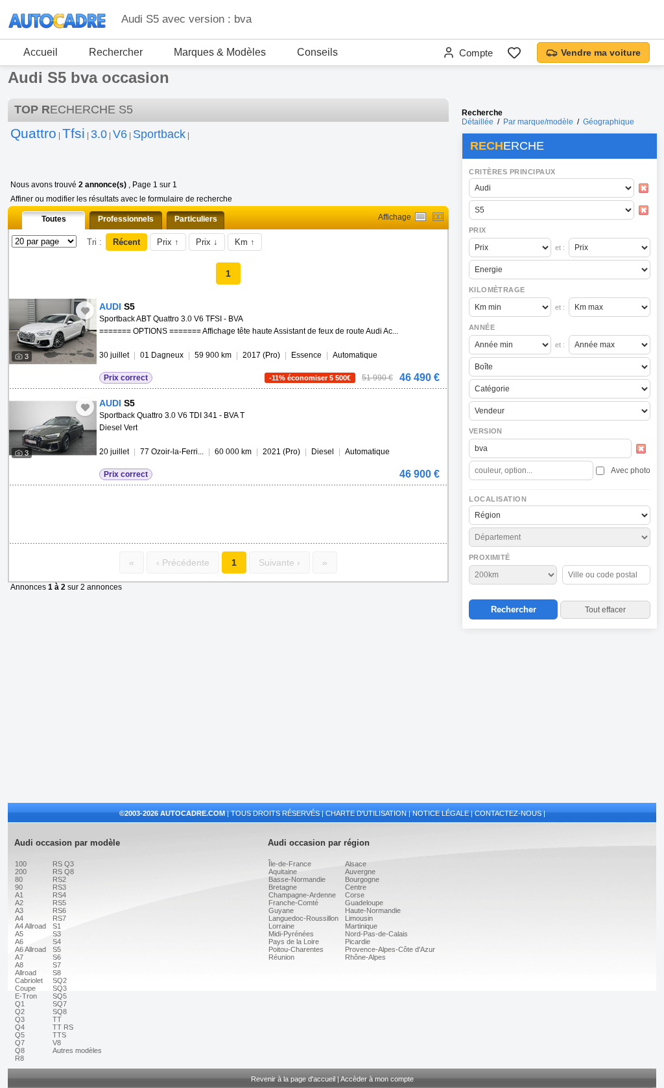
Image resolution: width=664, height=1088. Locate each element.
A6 (19, 941)
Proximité (489, 557)
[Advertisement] (559, 717)
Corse (354, 895)
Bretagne (282, 887)
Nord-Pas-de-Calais (376, 934)
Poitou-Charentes (296, 949)
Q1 (20, 1004)
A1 (19, 895)
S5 (57, 949)
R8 (19, 1058)
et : (560, 247)
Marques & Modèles (220, 52)
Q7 (20, 1043)
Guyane (281, 910)
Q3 (20, 1019)
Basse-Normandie (297, 879)
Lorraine (281, 926)
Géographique (608, 121)
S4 (57, 941)
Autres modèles (77, 1050)
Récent (126, 242)
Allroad (25, 973)
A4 (19, 918)
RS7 (59, 918)
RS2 (59, 879)
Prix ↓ (207, 242)
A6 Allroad (30, 949)
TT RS (63, 1027)
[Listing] (420, 217)
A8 (19, 965)
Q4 (20, 1027)
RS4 (59, 895)
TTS (59, 1035)
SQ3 (60, 988)
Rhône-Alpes (365, 957)
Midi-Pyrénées (291, 934)
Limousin (359, 918)
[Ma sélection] (514, 52)
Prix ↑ (168, 242)
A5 (19, 934)
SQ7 (60, 1004)
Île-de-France (289, 864)
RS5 (59, 903)
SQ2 (60, 980)
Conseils (317, 52)
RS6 (59, 910)
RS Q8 (63, 871)
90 (19, 887)
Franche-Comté (293, 903)
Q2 (20, 1011)
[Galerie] (438, 217)
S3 (57, 934)
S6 (57, 957)
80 (19, 879)
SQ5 (60, 996)
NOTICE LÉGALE (440, 813)
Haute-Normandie (373, 910)
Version (486, 431)
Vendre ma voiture (601, 52)
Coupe (25, 988)
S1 (57, 926)
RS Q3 (63, 864)
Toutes (54, 219)
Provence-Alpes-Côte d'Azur (390, 949)
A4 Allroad (30, 926)
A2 (19, 903)
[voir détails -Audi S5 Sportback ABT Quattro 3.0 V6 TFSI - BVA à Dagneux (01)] (53, 331)
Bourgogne (362, 879)
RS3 (59, 887)
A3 (19, 910)
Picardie (357, 941)
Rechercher (116, 52)
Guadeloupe (364, 903)
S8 (57, 973)
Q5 (20, 1035)
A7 (19, 957)
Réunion (281, 957)
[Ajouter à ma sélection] (85, 310)
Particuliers (195, 219)
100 (21, 864)
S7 (57, 965)
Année (482, 327)
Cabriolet (29, 980)
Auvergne (360, 871)
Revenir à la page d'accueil (293, 1079)
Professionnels (126, 219)
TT (57, 1019)
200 (21, 871)
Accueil (40, 52)
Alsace (355, 864)
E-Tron (26, 996)
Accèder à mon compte (377, 1079)
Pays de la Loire (293, 941)
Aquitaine (282, 871)
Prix (477, 230)
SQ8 (60, 1011)
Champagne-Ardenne (302, 895)
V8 (57, 1043)
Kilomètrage (497, 290)
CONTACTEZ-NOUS (508, 813)
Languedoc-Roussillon (303, 918)
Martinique (361, 926)
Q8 (20, 1050)
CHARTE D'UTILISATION (366, 813)
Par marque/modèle (538, 121)
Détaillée (477, 121)
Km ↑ (245, 242)
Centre (355, 887)
